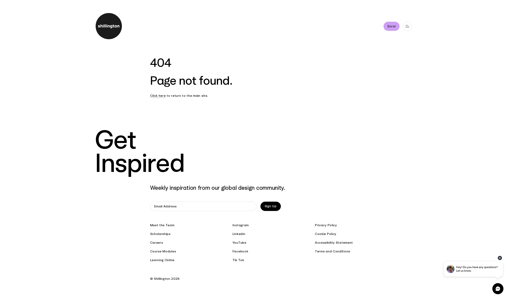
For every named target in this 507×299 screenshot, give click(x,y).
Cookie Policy (325, 234)
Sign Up (271, 206)
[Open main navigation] (407, 26)
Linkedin (239, 234)
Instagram (241, 225)
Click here (158, 96)
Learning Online (162, 260)
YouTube (239, 242)
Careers (156, 242)
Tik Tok (238, 260)
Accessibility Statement (334, 242)
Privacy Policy (326, 225)
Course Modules (163, 251)
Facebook (240, 251)
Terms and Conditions (332, 251)
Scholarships (160, 234)
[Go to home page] (116, 27)
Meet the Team (162, 225)
